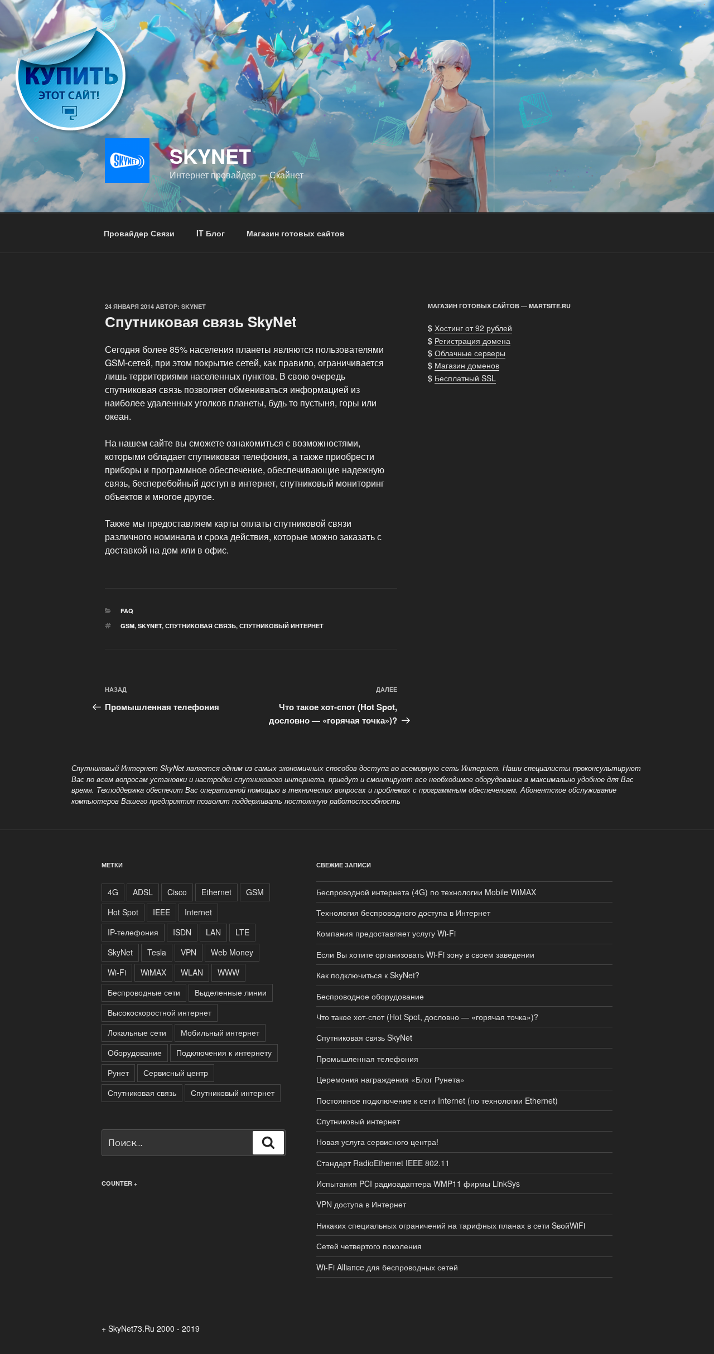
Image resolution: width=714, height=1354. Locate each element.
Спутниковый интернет (281, 626)
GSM (127, 626)
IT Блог (210, 233)
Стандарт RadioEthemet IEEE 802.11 (383, 1162)
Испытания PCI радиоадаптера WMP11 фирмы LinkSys (418, 1183)
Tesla (156, 952)
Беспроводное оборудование (370, 996)
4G (113, 891)
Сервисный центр (175, 1072)
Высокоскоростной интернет (159, 1012)
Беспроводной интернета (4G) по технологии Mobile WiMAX (426, 891)
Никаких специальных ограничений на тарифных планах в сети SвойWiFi (450, 1225)
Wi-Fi (117, 972)
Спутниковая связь (200, 626)
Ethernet (216, 891)
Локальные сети (137, 1032)
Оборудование (135, 1052)
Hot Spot (123, 912)
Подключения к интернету (224, 1052)
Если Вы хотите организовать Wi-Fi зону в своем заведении (425, 954)
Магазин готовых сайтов (296, 233)
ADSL (143, 891)
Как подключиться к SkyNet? (367, 975)
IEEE (161, 912)
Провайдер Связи (139, 233)
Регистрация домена (472, 340)
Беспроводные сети (144, 992)
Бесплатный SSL (465, 378)
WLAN (192, 972)
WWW (228, 972)
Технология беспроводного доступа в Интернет (403, 912)
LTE (242, 932)
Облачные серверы (470, 352)
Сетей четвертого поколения (369, 1245)
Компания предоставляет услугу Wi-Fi (386, 933)
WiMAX (153, 972)
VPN (188, 952)
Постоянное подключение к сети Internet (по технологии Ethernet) (437, 1100)
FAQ (126, 610)
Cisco (177, 891)
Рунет (118, 1072)
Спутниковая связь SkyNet (364, 1037)
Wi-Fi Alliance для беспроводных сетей (387, 1267)
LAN (213, 932)
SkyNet (210, 155)
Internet (198, 912)
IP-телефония (133, 932)
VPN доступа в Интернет (361, 1204)
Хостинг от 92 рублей (473, 327)
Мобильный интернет (220, 1032)
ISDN (182, 932)
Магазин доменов (467, 365)
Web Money (232, 952)
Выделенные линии (231, 992)
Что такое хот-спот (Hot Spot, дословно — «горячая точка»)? (427, 1016)
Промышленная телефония (367, 1058)
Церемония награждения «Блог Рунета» (390, 1079)
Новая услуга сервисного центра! (377, 1141)
